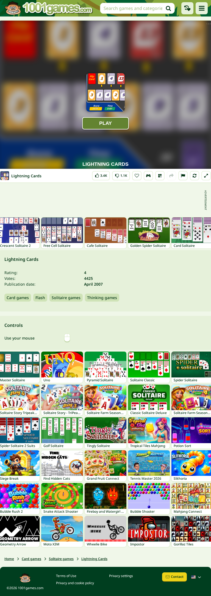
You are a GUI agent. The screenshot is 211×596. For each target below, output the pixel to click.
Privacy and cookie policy (75, 583)
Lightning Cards (94, 558)
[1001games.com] (48, 8)
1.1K (121, 174)
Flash (40, 297)
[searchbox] (137, 8)
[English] (196, 577)
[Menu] (202, 8)
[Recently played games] (187, 8)
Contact (177, 576)
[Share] (171, 175)
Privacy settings (121, 575)
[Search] (168, 8)
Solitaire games (66, 297)
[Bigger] (206, 175)
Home (9, 558)
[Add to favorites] (136, 175)
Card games (18, 297)
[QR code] (160, 175)
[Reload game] (194, 175)
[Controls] (148, 175)
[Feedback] (183, 175)
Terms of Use (66, 575)
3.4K (102, 174)
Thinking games (102, 297)
